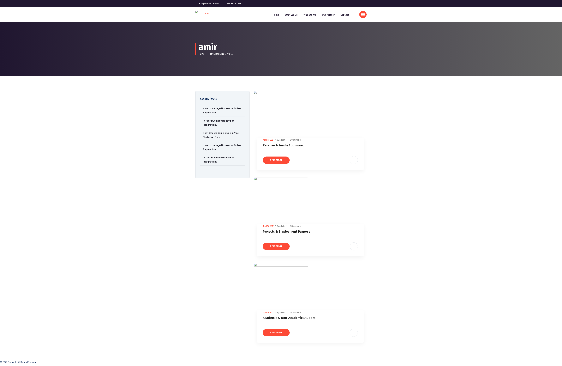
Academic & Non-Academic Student (289, 318)
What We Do (291, 14)
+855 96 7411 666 (233, 3)
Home (276, 14)
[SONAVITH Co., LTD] (205, 14)
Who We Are (310, 14)
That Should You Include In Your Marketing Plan (221, 135)
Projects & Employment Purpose (286, 231)
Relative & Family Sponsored (284, 145)
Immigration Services (221, 54)
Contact (344, 14)
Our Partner (328, 14)
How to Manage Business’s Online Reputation (222, 110)
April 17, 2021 (268, 139)
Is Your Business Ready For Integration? (218, 122)
